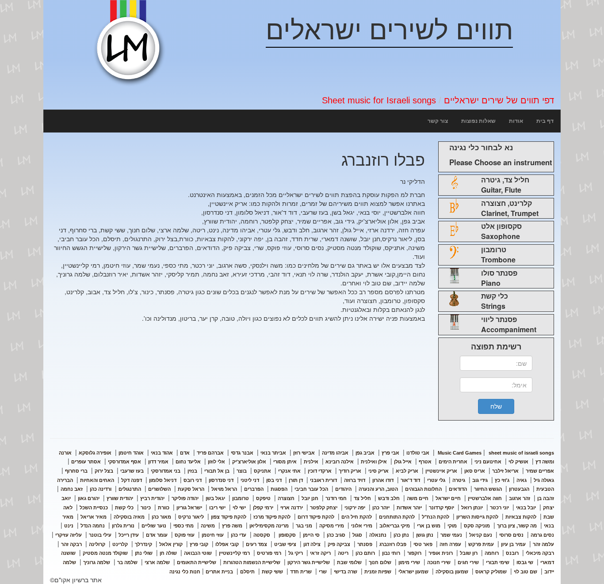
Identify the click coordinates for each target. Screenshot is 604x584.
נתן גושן (424, 535)
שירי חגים (468, 562)
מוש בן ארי (428, 525)
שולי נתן (144, 553)
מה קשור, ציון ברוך (517, 525)
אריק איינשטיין (441, 471)
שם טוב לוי (525, 571)
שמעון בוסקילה (452, 571)
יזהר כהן (381, 507)
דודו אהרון (383, 480)
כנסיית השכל (94, 507)
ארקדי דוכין (320, 471)
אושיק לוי (518, 461)
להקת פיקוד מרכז (272, 517)
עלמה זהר (543, 544)
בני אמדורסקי (165, 471)
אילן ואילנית (374, 461)
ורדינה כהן (100, 489)
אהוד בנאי (162, 452)
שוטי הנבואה (198, 553)
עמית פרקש (481, 544)
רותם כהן (365, 553)
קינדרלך (143, 544)
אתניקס (262, 471)
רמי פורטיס (269, 553)
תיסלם (247, 571)
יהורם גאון (88, 498)
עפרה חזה (450, 544)
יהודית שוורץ (120, 498)
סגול (357, 535)
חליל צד (362, 498)
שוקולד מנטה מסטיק (105, 553)
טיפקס (263, 498)
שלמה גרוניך (96, 562)
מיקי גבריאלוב (394, 525)
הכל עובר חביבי (311, 489)
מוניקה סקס (477, 525)
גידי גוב (480, 480)
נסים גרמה (542, 535)
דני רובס (192, 480)
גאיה (521, 480)
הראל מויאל (224, 489)
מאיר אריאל (93, 517)
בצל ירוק (104, 471)
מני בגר (304, 525)
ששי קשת (272, 571)
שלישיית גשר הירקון (308, 562)
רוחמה (492, 553)
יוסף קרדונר (441, 507)
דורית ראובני (323, 480)
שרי (323, 571)
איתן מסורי (285, 461)
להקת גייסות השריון (477, 517)
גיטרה (458, 480)
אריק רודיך (350, 471)
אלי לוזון (216, 461)
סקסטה (261, 535)
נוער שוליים (153, 525)
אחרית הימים (453, 461)
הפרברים (254, 489)
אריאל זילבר (505, 471)
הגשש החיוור (488, 489)
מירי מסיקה (331, 525)
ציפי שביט (285, 544)
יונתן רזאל (472, 507)
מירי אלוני (361, 525)
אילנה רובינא (339, 461)
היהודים (343, 489)
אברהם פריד (210, 452)
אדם (185, 452)
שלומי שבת (349, 562)
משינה (208, 525)
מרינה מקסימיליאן (269, 525)
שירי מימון (409, 562)
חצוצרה (286, 498)
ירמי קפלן (263, 507)
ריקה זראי (320, 553)
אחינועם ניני (487, 461)
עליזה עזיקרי (68, 535)
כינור (146, 507)
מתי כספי (183, 525)
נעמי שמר (451, 535)
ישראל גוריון (189, 507)
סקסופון (286, 535)
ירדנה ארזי (291, 507)
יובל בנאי (526, 507)
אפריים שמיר (540, 471)
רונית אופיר (440, 553)
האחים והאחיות (97, 480)
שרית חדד (301, 571)
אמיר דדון (158, 461)
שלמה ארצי (157, 562)
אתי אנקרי (289, 471)
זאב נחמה (72, 489)
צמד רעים (256, 544)
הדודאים (458, 489)
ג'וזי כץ (502, 480)
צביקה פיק (339, 544)
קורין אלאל (171, 544)
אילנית (311, 461)
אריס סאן (474, 471)
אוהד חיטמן (131, 452)
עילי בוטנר (100, 535)
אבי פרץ (390, 452)
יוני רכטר (499, 507)
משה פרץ (232, 525)
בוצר (242, 471)
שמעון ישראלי (413, 571)
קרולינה (97, 544)
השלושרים (159, 489)
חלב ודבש (389, 498)
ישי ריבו (217, 507)
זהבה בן (545, 498)
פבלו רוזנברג (392, 544)
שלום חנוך (380, 562)
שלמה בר (127, 562)
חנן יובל (310, 498)
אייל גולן (403, 461)
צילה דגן (312, 544)
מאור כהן (161, 517)
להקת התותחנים (397, 517)
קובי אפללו (227, 544)
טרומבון (240, 498)
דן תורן (296, 480)
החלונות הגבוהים (423, 489)
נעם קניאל (480, 535)
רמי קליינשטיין (234, 553)
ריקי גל (295, 553)
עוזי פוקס (185, 535)
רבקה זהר (71, 544)
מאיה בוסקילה (129, 517)
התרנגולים (130, 489)
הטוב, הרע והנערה (378, 489)
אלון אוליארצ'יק (249, 461)
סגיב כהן (336, 535)
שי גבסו (524, 562)
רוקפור (414, 553)
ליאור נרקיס (191, 517)
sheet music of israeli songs (495, 452)
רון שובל (469, 553)
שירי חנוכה (439, 562)
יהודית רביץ (152, 498)
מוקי (452, 525)
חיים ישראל (448, 498)
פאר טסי (422, 544)
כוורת (163, 507)
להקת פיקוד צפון (228, 517)
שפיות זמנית (377, 571)
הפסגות (279, 489)
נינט (68, 525)
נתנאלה (377, 535)
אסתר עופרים (86, 461)
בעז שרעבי (132, 471)
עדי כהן (238, 535)
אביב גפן (365, 452)
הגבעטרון (519, 489)
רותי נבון (391, 553)
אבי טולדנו (417, 452)
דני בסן (274, 480)
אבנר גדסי (242, 452)
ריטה (343, 553)
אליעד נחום (188, 461)
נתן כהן (401, 535)
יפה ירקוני (354, 507)
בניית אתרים (219, 571)
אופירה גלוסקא (95, 452)
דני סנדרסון (221, 480)
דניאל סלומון (162, 480)
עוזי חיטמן (213, 535)
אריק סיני (378, 471)
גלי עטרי (436, 480)
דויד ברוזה (354, 480)
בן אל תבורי (216, 471)
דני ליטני (250, 480)
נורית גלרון (123, 525)
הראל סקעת (191, 489)
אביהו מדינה (335, 452)
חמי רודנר (336, 498)
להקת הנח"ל (435, 517)
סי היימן (311, 535)
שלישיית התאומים (196, 562)
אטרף (425, 461)
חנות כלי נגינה (184, 571)
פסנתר (364, 544)
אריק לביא (407, 471)
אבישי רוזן (304, 452)
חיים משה (417, 498)
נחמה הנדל (92, 525)
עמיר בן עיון (513, 544)
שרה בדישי (345, 571)
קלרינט (120, 544)
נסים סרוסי (511, 535)
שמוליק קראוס (491, 571)
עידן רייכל (129, 535)
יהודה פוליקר (185, 498)
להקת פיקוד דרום (316, 517)
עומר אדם (157, 535)
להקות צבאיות (520, 517)
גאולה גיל (544, 480)
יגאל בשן (215, 498)
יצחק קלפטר (323, 507)
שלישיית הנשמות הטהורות (251, 562)
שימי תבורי (497, 562)
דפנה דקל (131, 480)
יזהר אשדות (409, 507)
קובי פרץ (199, 544)
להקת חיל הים (356, 517)
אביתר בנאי (273, 452)
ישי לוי (239, 507)
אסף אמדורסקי (124, 461)
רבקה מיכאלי (540, 553)
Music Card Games (460, 452)
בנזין (192, 471)
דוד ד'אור (410, 480)
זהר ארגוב (519, 498)
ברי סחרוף (76, 471)
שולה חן (168, 553)
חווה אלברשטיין (485, 498)
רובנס (512, 553)
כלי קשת (124, 507)
